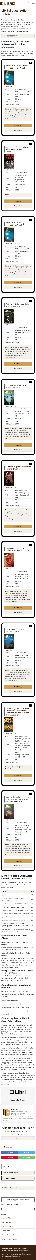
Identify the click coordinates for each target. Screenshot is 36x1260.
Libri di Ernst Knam (9, 1178)
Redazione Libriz (16, 1109)
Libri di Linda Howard (10, 1173)
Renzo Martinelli (8, 1235)
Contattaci (16, 1256)
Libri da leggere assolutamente (18, 1200)
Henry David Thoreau (9, 1239)
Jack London (6, 1231)
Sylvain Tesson (7, 1226)
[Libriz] (8, 3)
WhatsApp (27, 1157)
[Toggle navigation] (33, 3)
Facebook (10, 1152)
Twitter (27, 1152)
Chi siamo (5, 1254)
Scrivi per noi (27, 1254)
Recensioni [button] (18, 130)
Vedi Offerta (18, 125)
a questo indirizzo (17, 980)
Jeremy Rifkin (7, 1218)
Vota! (18, 1138)
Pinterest (10, 1157)
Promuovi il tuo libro (16, 1254)
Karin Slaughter (7, 1222)
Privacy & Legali (7, 1256)
